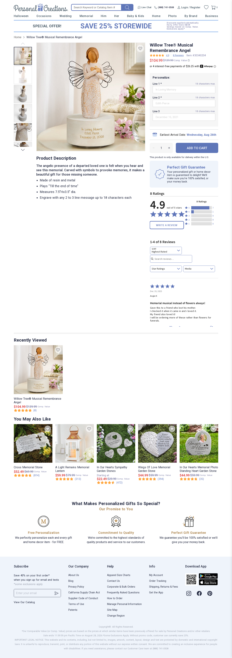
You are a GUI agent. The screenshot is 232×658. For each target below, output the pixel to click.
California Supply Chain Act (84, 592)
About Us (73, 575)
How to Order (115, 598)
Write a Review (166, 225)
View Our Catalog (24, 602)
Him (103, 16)
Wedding (65, 16)
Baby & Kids (135, 16)
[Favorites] (206, 7)
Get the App (156, 592)
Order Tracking (157, 580)
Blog (70, 580)
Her (116, 16)
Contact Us (113, 580)
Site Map (112, 609)
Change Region (116, 615)
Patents (72, 609)
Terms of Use (76, 604)
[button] (201, 207)
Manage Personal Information (124, 604)
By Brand (191, 16)
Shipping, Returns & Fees (163, 586)
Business (211, 16)
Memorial (86, 16)
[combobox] (166, 250)
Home (156, 16)
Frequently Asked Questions (123, 592)
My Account (156, 575)
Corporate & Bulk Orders (121, 586)
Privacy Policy (76, 586)
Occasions (44, 16)
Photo (172, 16)
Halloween (21, 16)
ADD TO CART (197, 148)
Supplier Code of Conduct (83, 598)
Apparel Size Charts (118, 575)
